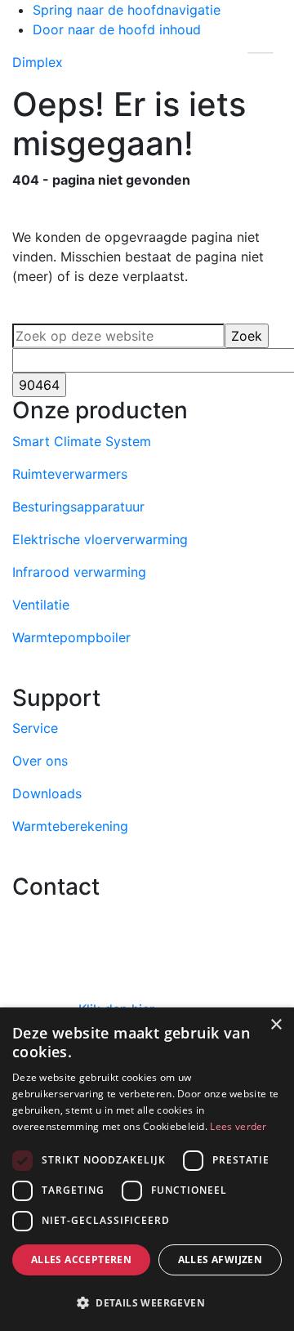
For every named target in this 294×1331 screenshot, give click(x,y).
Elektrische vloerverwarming (100, 539)
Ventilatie (40, 604)
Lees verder (238, 1126)
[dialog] (147, 1169)
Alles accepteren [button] (81, 1259)
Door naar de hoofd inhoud (117, 29)
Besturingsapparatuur (78, 506)
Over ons (40, 761)
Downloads (47, 793)
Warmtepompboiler (71, 637)
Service (35, 728)
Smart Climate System (81, 441)
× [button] (276, 1025)
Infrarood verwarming (79, 572)
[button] (147, 1302)
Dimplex (37, 62)
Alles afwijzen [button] (220, 1259)
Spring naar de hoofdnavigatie (126, 10)
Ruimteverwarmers (69, 474)
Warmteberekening (70, 826)
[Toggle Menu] (260, 52)
